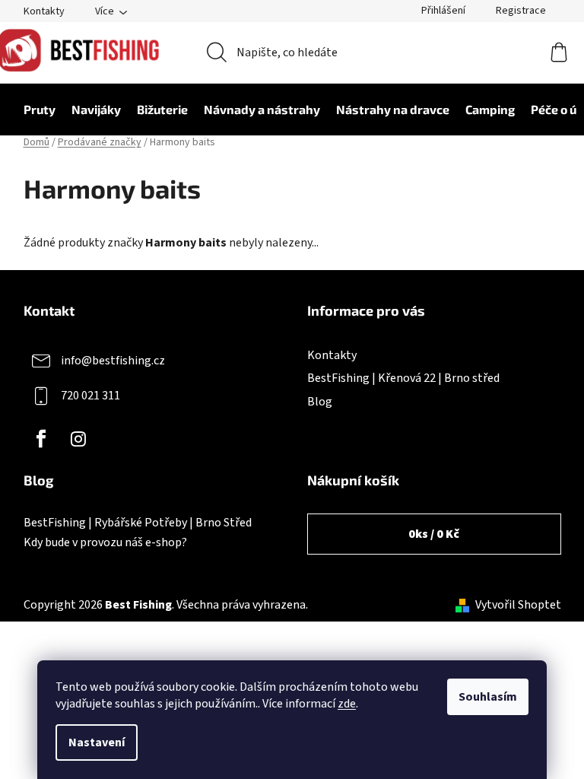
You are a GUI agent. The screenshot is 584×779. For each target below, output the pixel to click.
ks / (433, 534)
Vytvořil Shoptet (518, 604)
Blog (319, 401)
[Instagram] (78, 438)
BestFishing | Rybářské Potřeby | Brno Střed (138, 523)
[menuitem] (32, 109)
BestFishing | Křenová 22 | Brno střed (403, 378)
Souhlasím (488, 696)
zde (347, 703)
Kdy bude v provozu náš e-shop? (105, 543)
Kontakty (44, 11)
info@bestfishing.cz (113, 360)
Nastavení (96, 742)
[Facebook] (41, 438)
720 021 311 (90, 395)
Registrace (521, 10)
